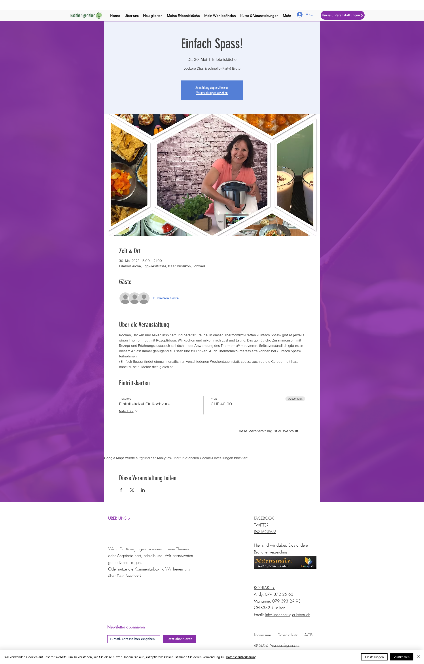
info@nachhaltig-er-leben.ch (287, 614)
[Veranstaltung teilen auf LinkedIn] (143, 490)
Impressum (262, 634)
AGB (308, 634)
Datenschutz (288, 634)
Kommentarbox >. (149, 569)
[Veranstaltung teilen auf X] (132, 490)
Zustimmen (402, 657)
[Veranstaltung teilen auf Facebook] (121, 490)
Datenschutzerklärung (241, 657)
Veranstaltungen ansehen (212, 93)
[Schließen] (418, 656)
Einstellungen (374, 657)
